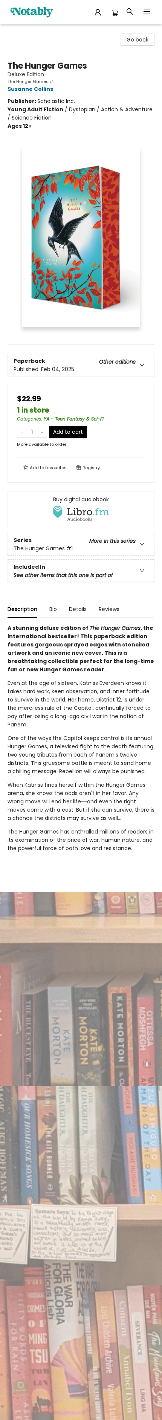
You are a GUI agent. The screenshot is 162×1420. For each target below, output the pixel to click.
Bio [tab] (53, 609)
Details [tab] (78, 609)
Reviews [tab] (109, 609)
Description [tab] (22, 609)
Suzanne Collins (30, 89)
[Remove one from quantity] (22, 432)
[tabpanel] (81, 749)
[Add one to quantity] (42, 432)
